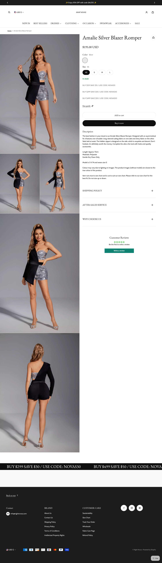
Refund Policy (88, 535)
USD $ (19, 12)
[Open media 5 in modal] (40, 273)
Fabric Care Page (89, 531)
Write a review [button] (119, 251)
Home (9, 31)
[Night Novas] (81, 12)
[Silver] (85, 60)
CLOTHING (71, 23)
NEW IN (26, 23)
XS (86, 72)
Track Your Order (89, 522)
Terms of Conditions (52, 531)
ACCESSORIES (122, 23)
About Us (47, 513)
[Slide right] (154, 2)
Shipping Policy (50, 522)
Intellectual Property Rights (54, 535)
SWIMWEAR (106, 23)
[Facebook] (124, 508)
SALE (137, 23)
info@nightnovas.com (19, 514)
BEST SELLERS (40, 23)
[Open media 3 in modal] (20, 183)
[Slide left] (7, 2)
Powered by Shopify (149, 550)
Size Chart (86, 518)
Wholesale (86, 526)
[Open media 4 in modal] (60, 183)
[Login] (146, 12)
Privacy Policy (49, 526)
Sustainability (87, 513)
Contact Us (48, 518)
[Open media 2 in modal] (40, 94)
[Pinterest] (140, 508)
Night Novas (138, 550)
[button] (9, 12)
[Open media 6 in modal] (40, 392)
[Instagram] (132, 508)
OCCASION (88, 23)
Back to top (11, 495)
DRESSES (55, 23)
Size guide (86, 106)
